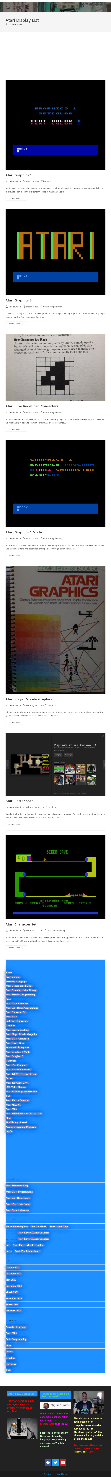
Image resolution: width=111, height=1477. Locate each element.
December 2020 (14, 1286)
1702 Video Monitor (16, 1087)
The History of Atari (16, 1122)
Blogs (8, 1118)
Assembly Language (16, 981)
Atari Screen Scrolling (17, 1029)
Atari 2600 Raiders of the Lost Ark (24, 1113)
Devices (9, 1351)
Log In (9, 1131)
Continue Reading (17, 197)
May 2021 (11, 1279)
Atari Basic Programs (17, 1003)
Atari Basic (11, 1016)
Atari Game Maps (58, 1226)
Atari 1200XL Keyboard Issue (21, 1074)
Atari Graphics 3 (19, 300)
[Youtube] (63, 1462)
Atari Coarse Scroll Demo (19, 985)
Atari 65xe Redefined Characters (32, 406)
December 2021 (14, 1273)
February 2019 (13, 1310)
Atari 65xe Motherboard (18, 1069)
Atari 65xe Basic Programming (22, 1007)
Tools (8, 1370)
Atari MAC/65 (13, 1104)
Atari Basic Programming (19, 1191)
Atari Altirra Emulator (18, 1100)
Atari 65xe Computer (17, 1065)
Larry (9, 1251)
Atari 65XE (13, 7)
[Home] (6, 24)
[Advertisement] (55, 53)
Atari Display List (16, 24)
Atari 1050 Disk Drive (17, 1082)
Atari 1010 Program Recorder (21, 1091)
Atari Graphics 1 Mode (24, 532)
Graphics (48, 181)
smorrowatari (15, 181)
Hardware (11, 1364)
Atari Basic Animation (17, 1038)
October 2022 (13, 1267)
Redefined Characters (17, 1021)
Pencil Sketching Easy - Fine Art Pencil (26, 1226)
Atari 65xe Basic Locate (18, 1197)
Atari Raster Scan (19, 800)
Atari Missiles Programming (20, 994)
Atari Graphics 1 (19, 175)
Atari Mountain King (17, 1185)
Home (9, 972)
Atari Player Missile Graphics (29, 699)
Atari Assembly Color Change (21, 990)
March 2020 (12, 1292)
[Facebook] (48, 1462)
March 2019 (12, 1304)
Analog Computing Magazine (21, 1126)
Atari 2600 (11, 1109)
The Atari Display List (17, 1047)
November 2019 (14, 1298)
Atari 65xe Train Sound (18, 1204)
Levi (8, 1245)
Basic (8, 999)
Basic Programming (53, 306)
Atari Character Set (21, 924)
